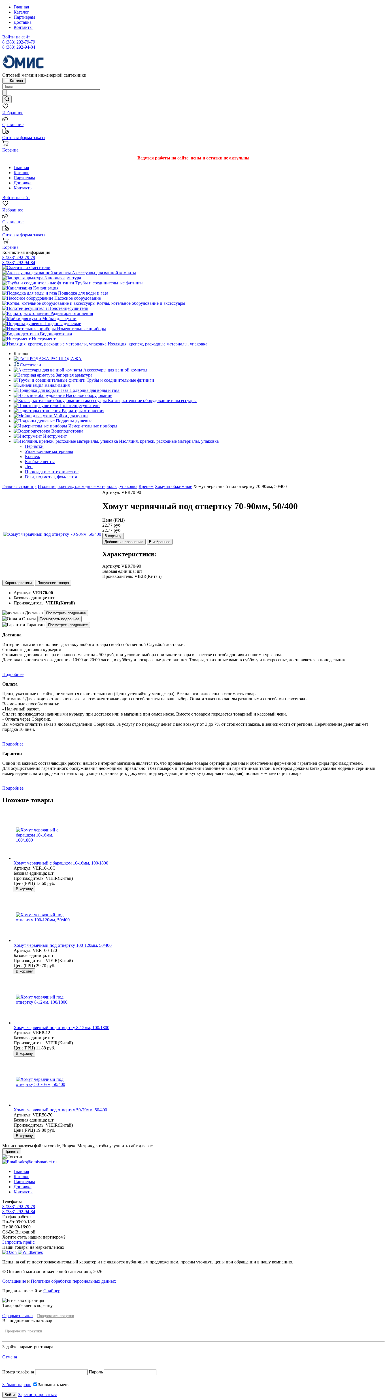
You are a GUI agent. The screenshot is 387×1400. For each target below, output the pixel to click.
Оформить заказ (17, 1315)
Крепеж (146, 486)
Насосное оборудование (77, 298)
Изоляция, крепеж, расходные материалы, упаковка (157, 344)
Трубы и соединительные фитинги (108, 282)
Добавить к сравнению (124, 542)
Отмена (9, 1356)
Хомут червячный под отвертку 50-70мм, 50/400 (60, 1109)
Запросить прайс (18, 1242)
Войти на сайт (16, 36)
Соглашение (14, 1281)
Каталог (21, 12)
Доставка (22, 22)
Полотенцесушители (67, 308)
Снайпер (51, 1290)
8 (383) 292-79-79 (18, 42)
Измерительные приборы (81, 328)
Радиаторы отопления (71, 313)
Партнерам (24, 17)
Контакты (23, 27)
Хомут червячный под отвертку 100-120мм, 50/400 (63, 945)
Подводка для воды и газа (82, 293)
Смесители (39, 267)
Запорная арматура (62, 277)
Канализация (45, 288)
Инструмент (43, 338)
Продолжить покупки (55, 1316)
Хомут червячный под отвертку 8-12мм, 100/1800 (61, 1027)
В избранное (159, 542)
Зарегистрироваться (37, 1394)
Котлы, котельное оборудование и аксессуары (140, 303)
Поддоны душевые (62, 323)
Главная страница (19, 486)
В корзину (113, 536)
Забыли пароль (16, 1384)
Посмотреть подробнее (66, 613)
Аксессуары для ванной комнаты (103, 272)
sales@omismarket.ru (37, 1161)
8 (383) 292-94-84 (18, 47)
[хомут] (52, 534)
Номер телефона (18, 1371)
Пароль (96, 1371)
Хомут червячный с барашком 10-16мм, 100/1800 (61, 863)
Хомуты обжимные (173, 486)
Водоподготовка (55, 333)
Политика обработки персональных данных (73, 1281)
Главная (21, 7)
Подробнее (13, 674)
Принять (12, 1151)
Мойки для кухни (58, 318)
